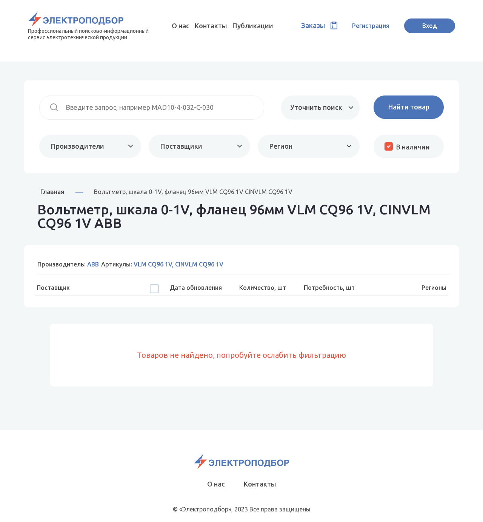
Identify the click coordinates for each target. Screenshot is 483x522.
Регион (280, 146)
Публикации (252, 25)
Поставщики (181, 146)
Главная (52, 191)
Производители (77, 146)
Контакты (211, 25)
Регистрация (370, 25)
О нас (180, 25)
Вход (429, 25)
